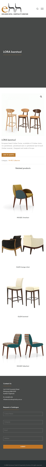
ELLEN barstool (23, 316)
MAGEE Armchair (23, 217)
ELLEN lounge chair (23, 267)
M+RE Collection (14, 160)
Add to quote (8, 155)
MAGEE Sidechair (23, 366)
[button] (41, 97)
